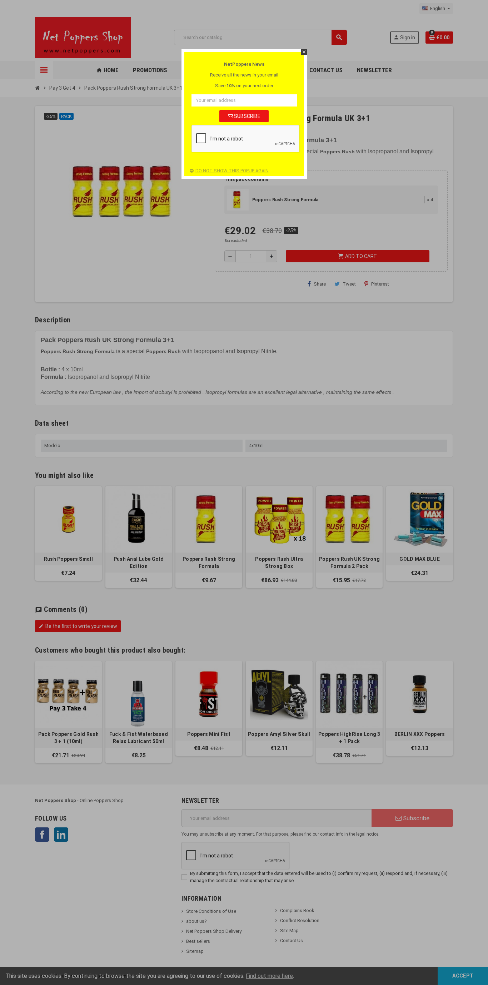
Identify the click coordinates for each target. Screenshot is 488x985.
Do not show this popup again (232, 170)
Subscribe (246, 116)
